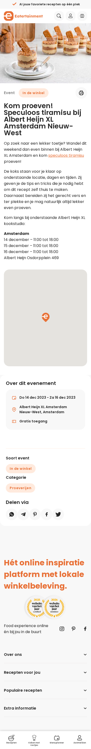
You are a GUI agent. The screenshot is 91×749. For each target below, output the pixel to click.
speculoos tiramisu (66, 155)
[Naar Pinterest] (73, 629)
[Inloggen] (70, 16)
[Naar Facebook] (85, 629)
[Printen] (81, 93)
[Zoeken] (59, 16)
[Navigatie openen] (82, 16)
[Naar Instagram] (62, 629)
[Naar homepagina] (23, 16)
